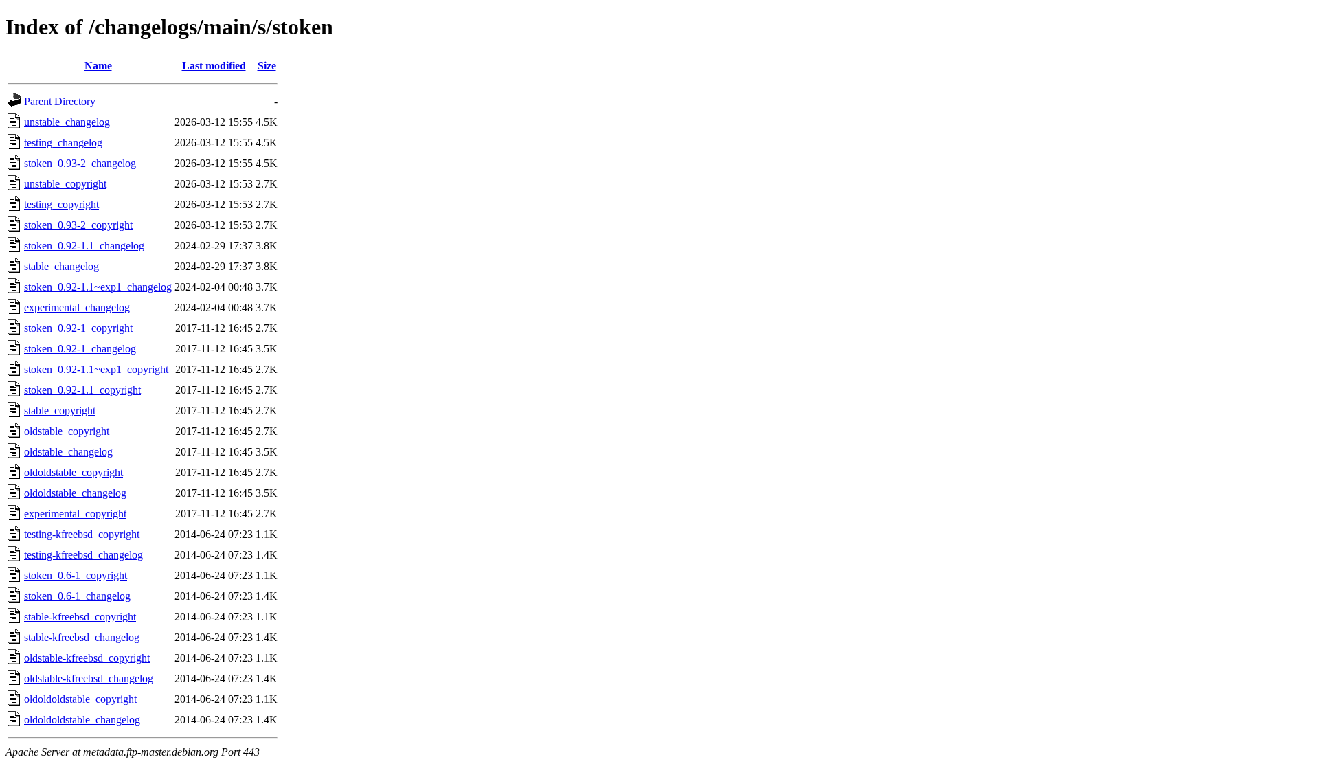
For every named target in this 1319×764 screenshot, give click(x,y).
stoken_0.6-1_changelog (77, 596)
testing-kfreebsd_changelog (83, 555)
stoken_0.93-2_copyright (78, 225)
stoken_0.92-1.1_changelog (84, 245)
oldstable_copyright (66, 431)
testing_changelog (63, 142)
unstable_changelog (67, 122)
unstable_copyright (65, 184)
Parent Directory (59, 101)
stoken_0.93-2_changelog (80, 163)
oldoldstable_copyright (73, 472)
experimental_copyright (75, 513)
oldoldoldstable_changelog (82, 720)
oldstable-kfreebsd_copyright (87, 658)
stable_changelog (61, 266)
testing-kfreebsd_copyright (81, 534)
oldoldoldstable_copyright (80, 699)
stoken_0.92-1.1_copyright (82, 390)
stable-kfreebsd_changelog (81, 637)
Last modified (214, 65)
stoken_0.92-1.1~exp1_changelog (98, 287)
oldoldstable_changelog (75, 493)
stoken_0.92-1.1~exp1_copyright (96, 369)
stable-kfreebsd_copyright (80, 616)
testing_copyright (61, 204)
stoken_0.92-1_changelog (80, 349)
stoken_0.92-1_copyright (78, 328)
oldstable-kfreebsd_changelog (88, 678)
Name (98, 65)
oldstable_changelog (68, 452)
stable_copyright (59, 410)
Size (267, 65)
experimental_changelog (77, 307)
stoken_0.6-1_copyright (75, 575)
